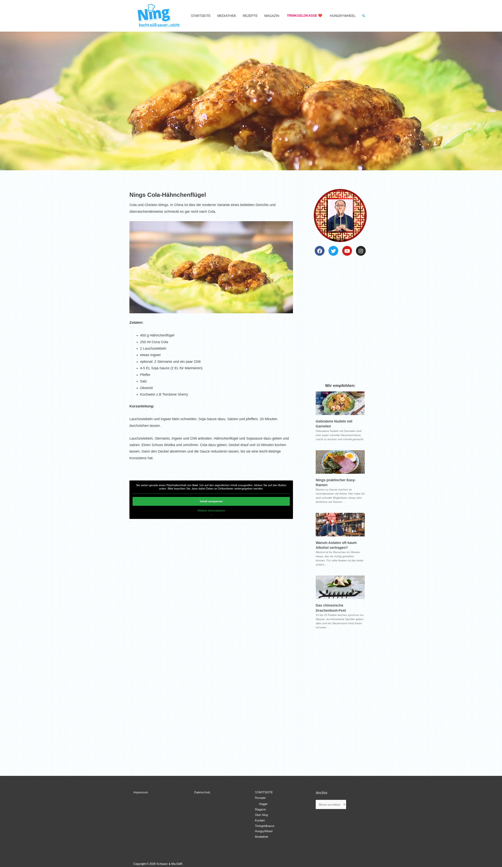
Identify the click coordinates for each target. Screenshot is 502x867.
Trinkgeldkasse (264, 826)
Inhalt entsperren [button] (211, 501)
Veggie (263, 804)
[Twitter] (333, 251)
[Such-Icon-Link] (364, 16)
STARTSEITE (201, 16)
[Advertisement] (211, 603)
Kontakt (260, 820)
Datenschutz (202, 792)
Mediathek (226, 16)
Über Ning (261, 815)
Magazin (271, 16)
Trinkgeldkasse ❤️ (304, 15)
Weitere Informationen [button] (211, 510)
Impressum (140, 792)
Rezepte (250, 16)
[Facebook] (320, 251)
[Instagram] (361, 251)
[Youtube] (347, 251)
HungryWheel (343, 16)
